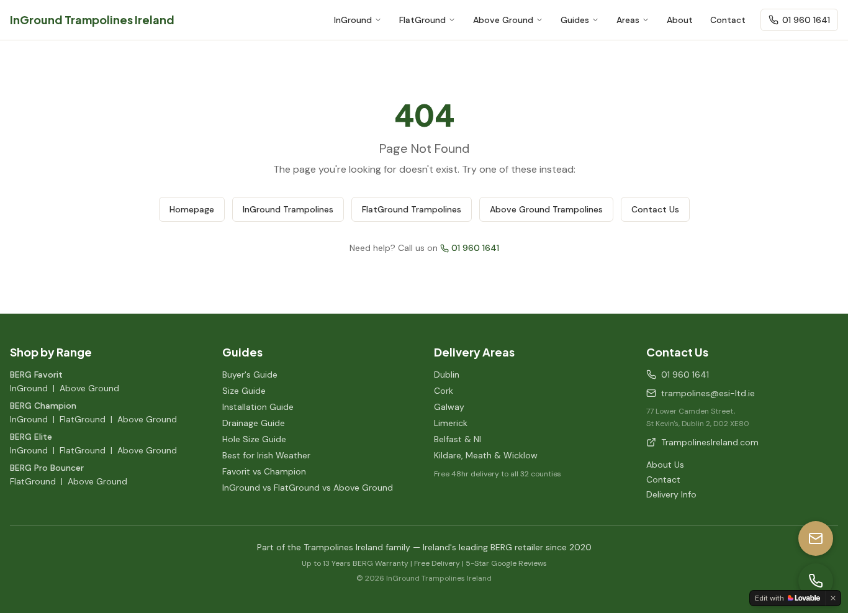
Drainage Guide (253, 423)
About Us (665, 464)
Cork (443, 390)
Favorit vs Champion (264, 471)
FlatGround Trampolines (411, 209)
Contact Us (655, 209)
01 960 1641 (806, 19)
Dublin (446, 374)
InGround (353, 19)
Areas (627, 19)
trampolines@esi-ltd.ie (708, 393)
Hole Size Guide (254, 439)
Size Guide (244, 390)
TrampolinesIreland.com (710, 442)
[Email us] (815, 538)
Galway (449, 406)
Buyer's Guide (249, 374)
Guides (575, 19)
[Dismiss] (833, 598)
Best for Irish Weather (266, 455)
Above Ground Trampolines (546, 209)
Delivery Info (671, 494)
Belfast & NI (457, 439)
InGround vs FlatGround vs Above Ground (307, 487)
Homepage (191, 209)
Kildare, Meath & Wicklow (486, 455)
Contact (728, 19)
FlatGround (422, 19)
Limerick (450, 423)
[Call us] (815, 580)
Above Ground (503, 19)
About (680, 19)
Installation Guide (258, 406)
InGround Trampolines (288, 209)
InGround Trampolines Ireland (92, 19)
